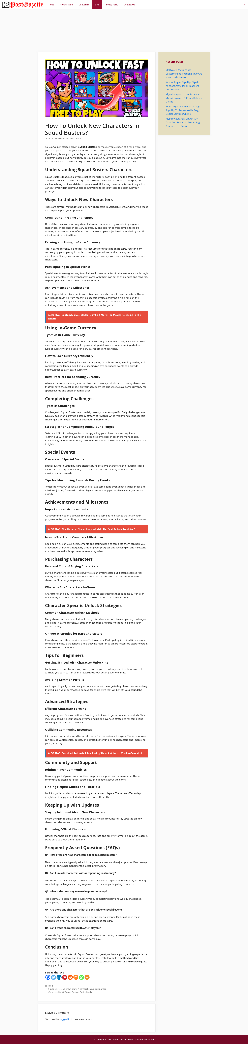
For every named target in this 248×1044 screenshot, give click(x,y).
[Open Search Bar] (244, 4)
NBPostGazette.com (123, 1039)
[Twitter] (53, 977)
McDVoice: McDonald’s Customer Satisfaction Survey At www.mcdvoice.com (184, 73)
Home (51, 4)
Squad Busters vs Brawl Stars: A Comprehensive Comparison (77, 989)
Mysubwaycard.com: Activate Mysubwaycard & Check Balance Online (184, 98)
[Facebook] (47, 977)
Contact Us (129, 4)
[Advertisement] (124, 29)
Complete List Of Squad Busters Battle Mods (70, 992)
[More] (87, 977)
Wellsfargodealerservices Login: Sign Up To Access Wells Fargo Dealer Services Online (184, 110)
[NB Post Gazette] (22, 4)
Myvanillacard (66, 4)
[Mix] (75, 977)
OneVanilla (84, 4)
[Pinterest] (64, 977)
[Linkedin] (59, 977)
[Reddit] (70, 977)
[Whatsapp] (81, 977)
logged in (65, 1019)
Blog (97, 4)
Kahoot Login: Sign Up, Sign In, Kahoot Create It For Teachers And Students (183, 85)
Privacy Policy (111, 4)
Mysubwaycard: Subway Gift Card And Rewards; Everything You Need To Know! (183, 122)
